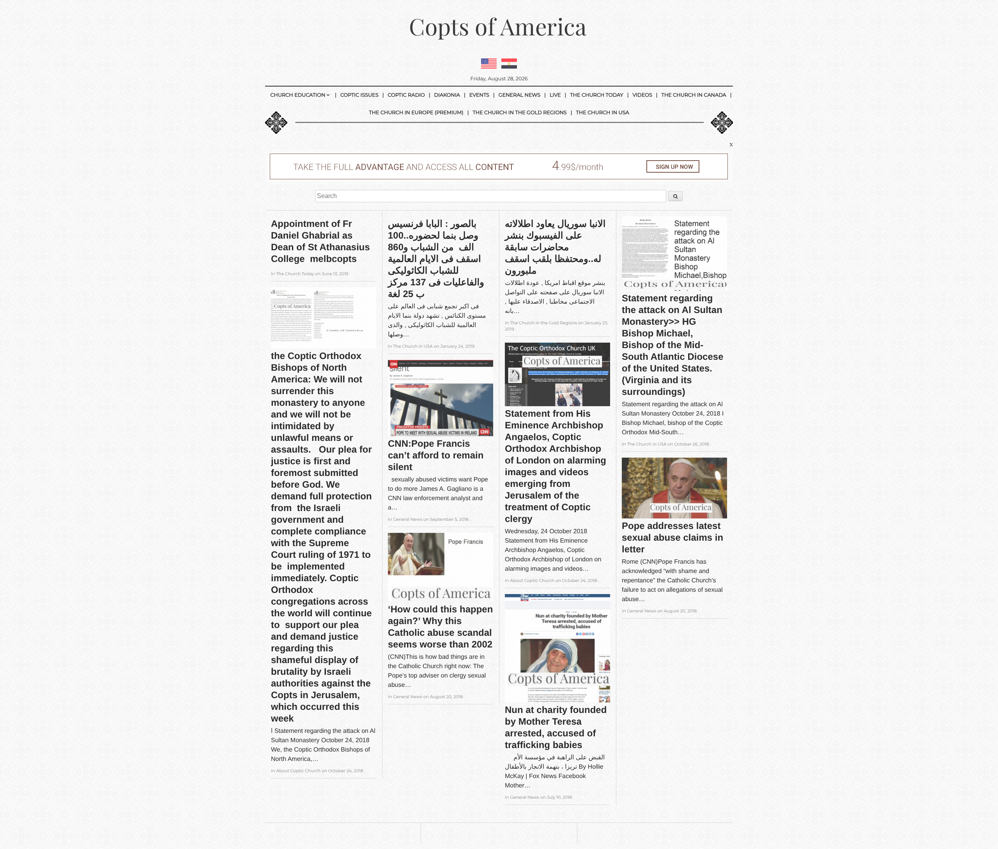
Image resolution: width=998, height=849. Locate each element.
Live (555, 95)
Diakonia (447, 95)
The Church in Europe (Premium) (416, 113)
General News (519, 95)
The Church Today (596, 95)
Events (479, 95)
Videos (642, 95)
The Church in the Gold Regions (519, 113)
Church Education (297, 95)
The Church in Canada (694, 95)
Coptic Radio (406, 95)
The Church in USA (602, 113)
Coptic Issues (359, 95)
